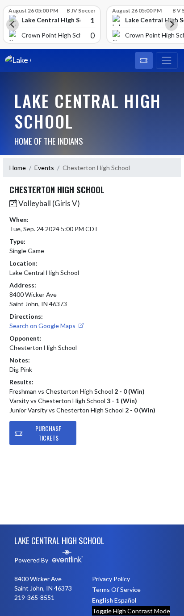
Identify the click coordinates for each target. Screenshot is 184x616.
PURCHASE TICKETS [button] (48, 433)
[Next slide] (171, 24)
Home (17, 167)
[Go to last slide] (12, 24)
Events (44, 167)
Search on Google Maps (43, 325)
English (102, 600)
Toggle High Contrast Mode (131, 611)
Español (125, 600)
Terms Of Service (116, 589)
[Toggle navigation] (167, 60)
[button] (144, 60)
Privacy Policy (111, 579)
